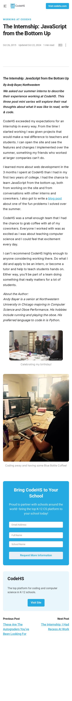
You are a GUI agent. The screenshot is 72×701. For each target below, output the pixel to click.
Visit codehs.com (57, 6)
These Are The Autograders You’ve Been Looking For (16, 629)
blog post (55, 198)
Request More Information (36, 555)
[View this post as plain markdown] (60, 45)
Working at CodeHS (17, 19)
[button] (5, 6)
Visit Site (36, 602)
